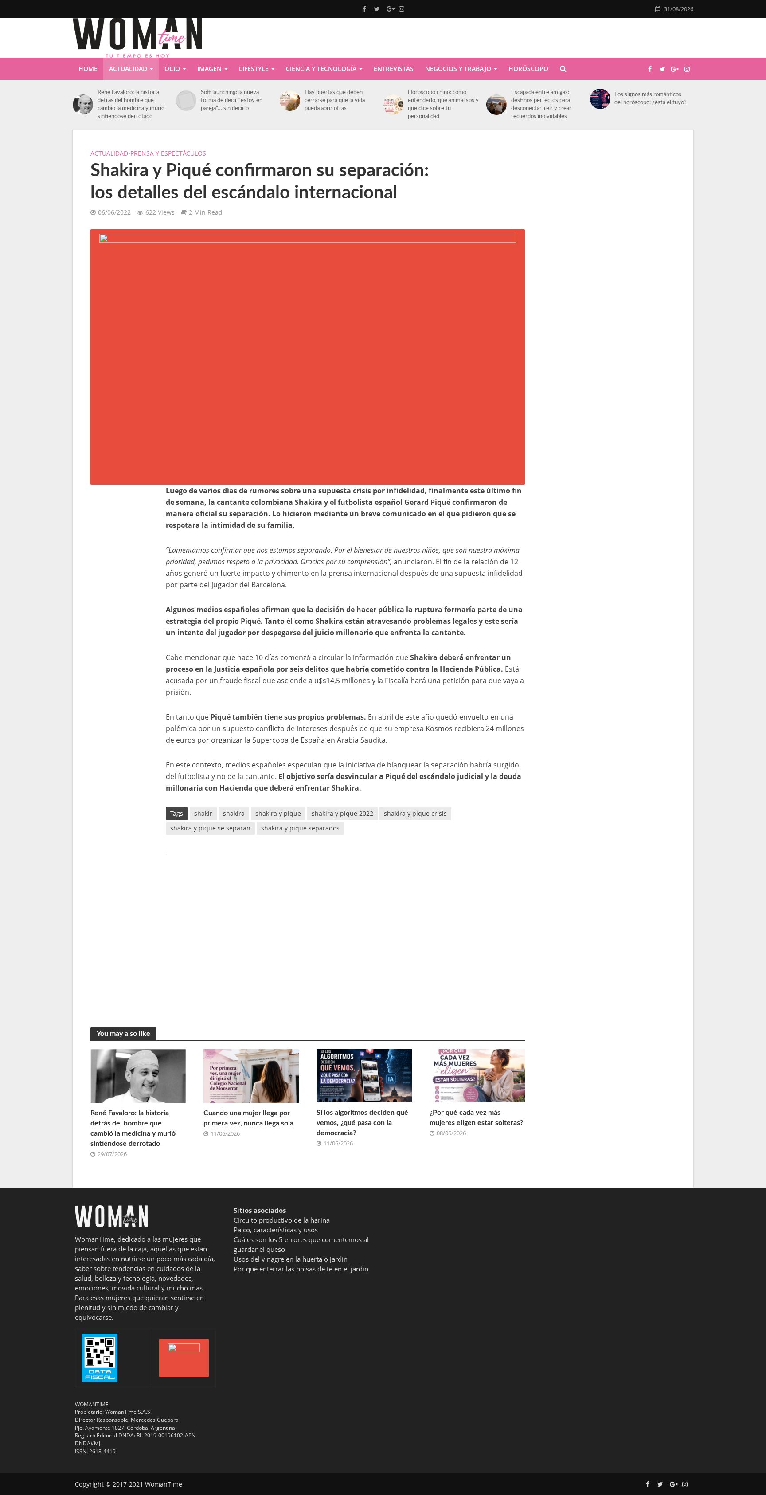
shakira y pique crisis (415, 813)
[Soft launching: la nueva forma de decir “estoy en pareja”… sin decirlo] (186, 100)
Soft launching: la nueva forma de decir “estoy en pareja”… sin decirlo (231, 100)
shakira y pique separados (300, 828)
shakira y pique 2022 (342, 813)
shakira (234, 813)
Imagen (209, 68)
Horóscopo (528, 68)
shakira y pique (278, 813)
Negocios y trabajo (458, 68)
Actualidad (128, 68)
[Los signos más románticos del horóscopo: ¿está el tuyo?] (600, 99)
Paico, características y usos (276, 1229)
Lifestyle (254, 68)
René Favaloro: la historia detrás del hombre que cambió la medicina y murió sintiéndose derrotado (131, 104)
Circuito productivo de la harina (282, 1220)
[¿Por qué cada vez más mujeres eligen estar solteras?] (477, 1075)
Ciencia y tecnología (321, 68)
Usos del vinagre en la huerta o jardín (291, 1259)
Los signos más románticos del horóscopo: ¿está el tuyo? (650, 99)
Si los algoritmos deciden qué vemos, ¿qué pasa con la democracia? (362, 1123)
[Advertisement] (119, 618)
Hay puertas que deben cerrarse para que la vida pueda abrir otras (335, 100)
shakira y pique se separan (210, 828)
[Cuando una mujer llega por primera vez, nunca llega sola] (251, 1075)
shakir (203, 813)
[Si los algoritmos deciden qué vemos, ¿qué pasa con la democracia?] (364, 1075)
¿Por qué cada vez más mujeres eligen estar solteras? (476, 1117)
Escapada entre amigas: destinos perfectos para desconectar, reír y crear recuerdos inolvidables (541, 104)
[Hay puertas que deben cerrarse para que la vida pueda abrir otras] (290, 100)
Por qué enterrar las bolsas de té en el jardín (301, 1268)
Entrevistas (394, 68)
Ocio (172, 68)
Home (88, 68)
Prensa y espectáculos (168, 153)
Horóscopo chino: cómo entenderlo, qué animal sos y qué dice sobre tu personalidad (443, 104)
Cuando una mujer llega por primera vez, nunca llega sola (248, 1118)
